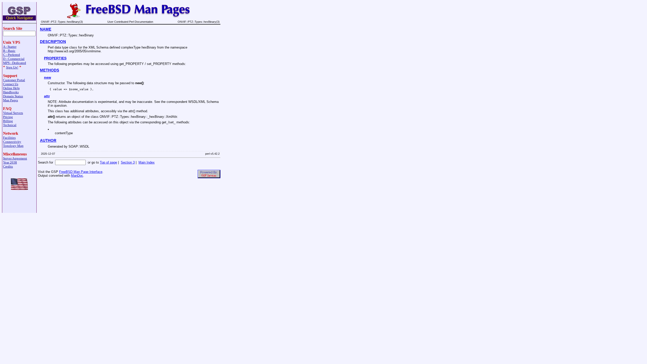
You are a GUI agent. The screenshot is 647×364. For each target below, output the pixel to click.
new (47, 77)
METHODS (49, 70)
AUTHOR (48, 141)
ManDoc (77, 175)
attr (47, 96)
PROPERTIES (55, 58)
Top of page (108, 162)
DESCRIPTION (53, 42)
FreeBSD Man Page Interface (80, 172)
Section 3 (128, 162)
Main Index (146, 162)
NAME (45, 29)
